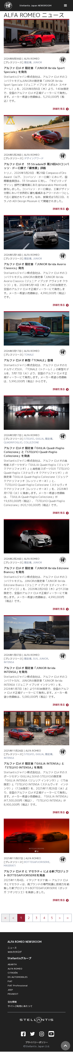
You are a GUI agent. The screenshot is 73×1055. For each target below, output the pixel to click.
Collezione (31, 442)
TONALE (29, 354)
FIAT (10, 981)
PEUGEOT (13, 993)
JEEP (10, 989)
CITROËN (13, 972)
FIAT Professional (18, 985)
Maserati (10, 865)
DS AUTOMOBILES (18, 977)
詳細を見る (59, 109)
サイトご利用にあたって (20, 1006)
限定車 (27, 62)
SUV (35, 658)
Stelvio (29, 438)
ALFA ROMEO (15, 968)
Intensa (9, 662)
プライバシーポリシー (36, 1042)
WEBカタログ (15, 951)
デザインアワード (34, 158)
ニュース (12, 947)
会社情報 (12, 1001)
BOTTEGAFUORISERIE (36, 862)
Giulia (40, 438)
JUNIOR (37, 62)
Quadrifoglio (13, 442)
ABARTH (12, 964)
